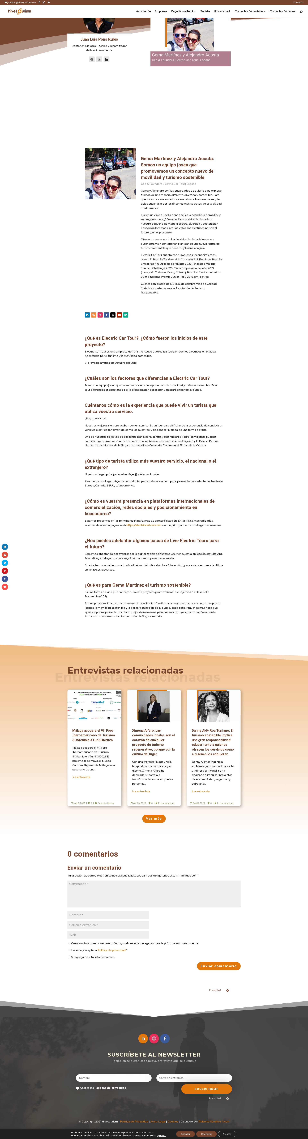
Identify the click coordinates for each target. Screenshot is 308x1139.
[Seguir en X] (113, 315)
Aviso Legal (157, 1121)
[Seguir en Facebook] (106, 315)
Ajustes (227, 1134)
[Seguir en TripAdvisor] (125, 315)
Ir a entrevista (81, 777)
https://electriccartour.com (143, 525)
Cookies (172, 1121)
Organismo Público (183, 11)
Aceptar (185, 1134)
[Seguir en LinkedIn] (87, 315)
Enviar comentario (219, 966)
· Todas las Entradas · (282, 11)
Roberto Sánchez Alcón (214, 1121)
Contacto (298, 2)
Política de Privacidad (134, 1121)
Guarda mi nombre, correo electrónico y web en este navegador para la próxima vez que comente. (135, 943)
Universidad (222, 11)
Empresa (161, 11)
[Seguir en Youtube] (119, 315)
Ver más (154, 818)
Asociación (143, 11)
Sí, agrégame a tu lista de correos (93, 957)
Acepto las (103, 1087)
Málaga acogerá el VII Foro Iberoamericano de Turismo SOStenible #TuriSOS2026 (94, 748)
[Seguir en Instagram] (100, 315)
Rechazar (206, 1134)
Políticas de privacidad (110, 1087)
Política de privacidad (112, 950)
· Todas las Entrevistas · (249, 11)
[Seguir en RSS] (93, 315)
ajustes (161, 1135)
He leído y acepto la (99, 950)
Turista (205, 11)
